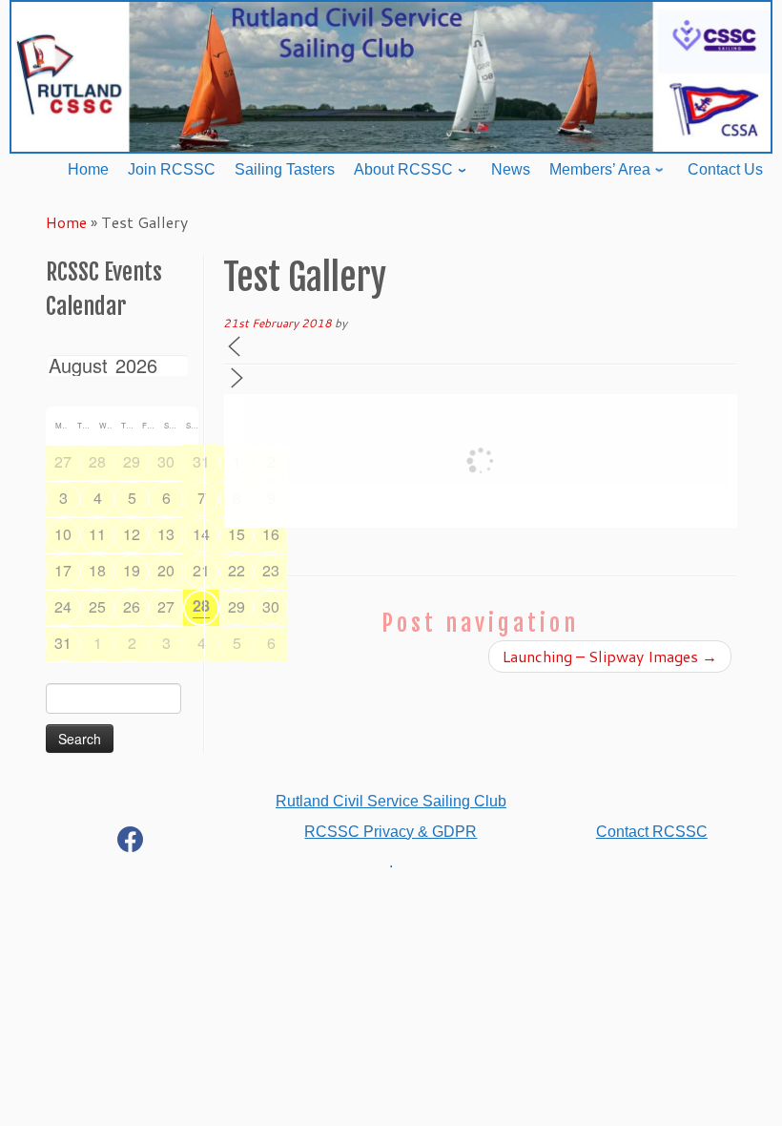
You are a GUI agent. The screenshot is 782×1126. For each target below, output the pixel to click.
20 (166, 570)
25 (97, 606)
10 (63, 534)
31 (201, 461)
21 (201, 570)
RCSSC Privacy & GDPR (390, 832)
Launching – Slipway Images (610, 656)
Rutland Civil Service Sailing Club (391, 801)
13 (166, 534)
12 (131, 534)
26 (131, 606)
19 (131, 570)
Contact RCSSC (652, 832)
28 (97, 461)
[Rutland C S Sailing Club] (130, 843)
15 (236, 534)
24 (63, 606)
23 (270, 570)
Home (66, 222)
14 (201, 534)
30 (166, 461)
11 (97, 534)
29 (131, 461)
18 (97, 570)
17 (63, 570)
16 (270, 534)
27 (63, 461)
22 (236, 570)
